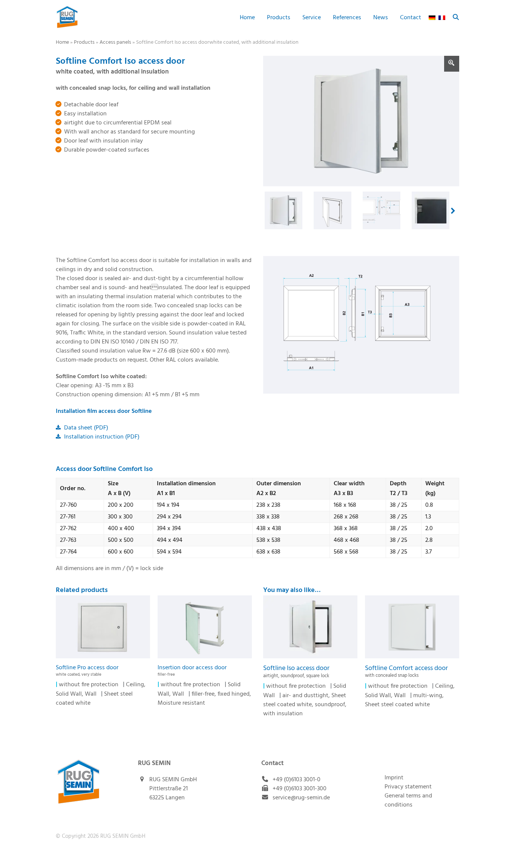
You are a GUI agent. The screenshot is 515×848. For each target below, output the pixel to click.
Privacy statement (408, 787)
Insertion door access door (192, 670)
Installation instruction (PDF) (101, 437)
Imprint (394, 778)
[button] (456, 17)
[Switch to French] (442, 17)
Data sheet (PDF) (85, 428)
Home (62, 42)
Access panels (115, 42)
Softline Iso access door (296, 671)
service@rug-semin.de (301, 798)
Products (84, 42)
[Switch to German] (432, 17)
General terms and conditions (408, 800)
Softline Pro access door (87, 670)
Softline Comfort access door (406, 671)
